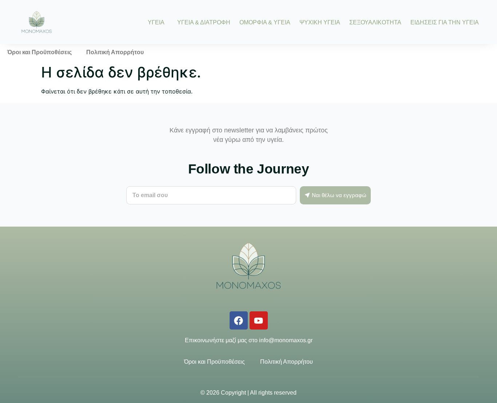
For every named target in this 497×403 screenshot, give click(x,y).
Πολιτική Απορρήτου (115, 52)
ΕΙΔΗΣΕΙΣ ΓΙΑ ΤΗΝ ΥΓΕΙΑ (444, 22)
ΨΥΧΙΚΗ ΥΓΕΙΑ (319, 22)
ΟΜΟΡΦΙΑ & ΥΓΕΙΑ (264, 22)
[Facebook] (239, 320)
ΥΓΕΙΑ (156, 22)
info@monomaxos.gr (286, 340)
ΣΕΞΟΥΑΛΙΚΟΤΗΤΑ (375, 22)
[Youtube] (259, 320)
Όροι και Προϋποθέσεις (39, 52)
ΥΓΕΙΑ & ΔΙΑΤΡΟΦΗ (203, 22)
